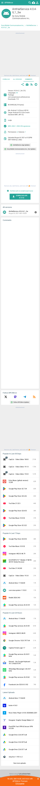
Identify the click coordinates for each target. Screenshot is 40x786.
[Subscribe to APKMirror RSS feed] (34, 397)
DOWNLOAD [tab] (6, 79)
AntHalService (31, 25)
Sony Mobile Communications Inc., (21, 17)
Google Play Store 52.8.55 (18, 511)
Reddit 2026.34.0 (14, 598)
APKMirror (8, 2)
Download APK (21, 197)
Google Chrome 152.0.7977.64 (19, 641)
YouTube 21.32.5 (14, 503)
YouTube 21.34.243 (15, 568)
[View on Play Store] (27, 84)
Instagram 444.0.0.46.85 (17, 633)
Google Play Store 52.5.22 (18, 525)
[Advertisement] (20, 54)
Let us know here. (25, 774)
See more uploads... (20, 763)
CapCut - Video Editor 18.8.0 (18, 459)
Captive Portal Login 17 (17, 648)
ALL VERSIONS (17, 79)
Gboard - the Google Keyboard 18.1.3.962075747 (19, 662)
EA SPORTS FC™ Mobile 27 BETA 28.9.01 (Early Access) (20, 561)
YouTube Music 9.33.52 (17, 518)
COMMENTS (28, 79)
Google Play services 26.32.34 (19, 605)
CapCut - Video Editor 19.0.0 (18, 474)
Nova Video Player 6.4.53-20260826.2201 (23, 713)
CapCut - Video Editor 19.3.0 (18, 576)
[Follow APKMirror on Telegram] (24, 397)
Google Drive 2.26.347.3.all (18, 735)
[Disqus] (20, 304)
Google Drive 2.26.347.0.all (18, 742)
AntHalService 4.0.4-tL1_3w (18, 211)
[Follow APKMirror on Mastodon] (15, 397)
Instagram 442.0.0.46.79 (17, 554)
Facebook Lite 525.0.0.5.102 (18, 684)
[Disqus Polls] (20, 249)
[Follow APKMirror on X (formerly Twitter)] (5, 397)
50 (17, 93)
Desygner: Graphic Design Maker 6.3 (21, 720)
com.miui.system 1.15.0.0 (17, 590)
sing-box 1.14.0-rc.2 (16, 757)
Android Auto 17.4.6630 (17, 583)
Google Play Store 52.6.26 (18, 496)
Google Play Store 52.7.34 (18, 489)
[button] (22, 84)
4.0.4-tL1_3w (5, 27)
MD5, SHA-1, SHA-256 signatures (19, 126)
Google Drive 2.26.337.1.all (18, 749)
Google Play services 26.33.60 (19, 677)
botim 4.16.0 (13, 705)
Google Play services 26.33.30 (19, 626)
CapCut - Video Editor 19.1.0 (18, 467)
